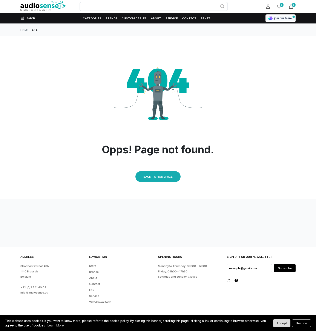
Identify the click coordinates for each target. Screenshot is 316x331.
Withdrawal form (100, 302)
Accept (282, 323)
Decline (301, 323)
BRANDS (111, 18)
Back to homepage (158, 176)
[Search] (222, 6)
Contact (94, 284)
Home (24, 30)
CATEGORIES (92, 18)
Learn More (56, 325)
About (93, 278)
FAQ (92, 290)
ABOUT (156, 18)
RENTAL (206, 18)
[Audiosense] (43, 6)
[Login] (269, 6)
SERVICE (172, 18)
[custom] (228, 280)
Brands (94, 271)
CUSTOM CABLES (134, 18)
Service (94, 296)
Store (92, 265)
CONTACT (189, 18)
